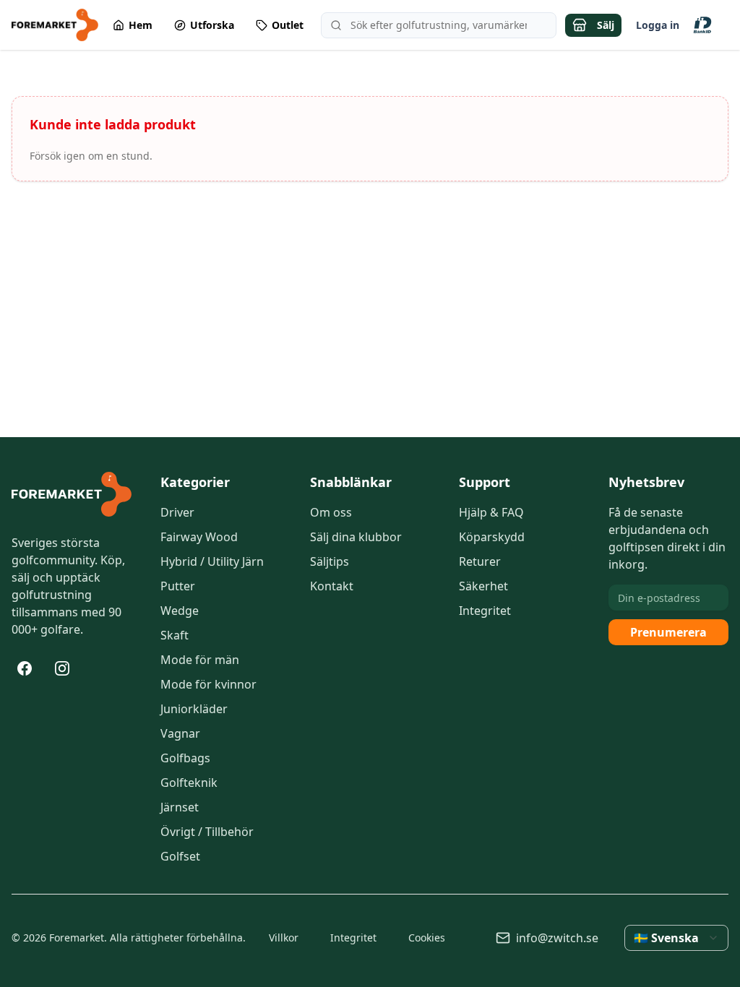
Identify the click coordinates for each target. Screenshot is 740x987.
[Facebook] (25, 668)
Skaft (174, 635)
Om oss (331, 512)
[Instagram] (62, 668)
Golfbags (185, 758)
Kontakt (331, 586)
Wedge (179, 611)
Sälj (605, 25)
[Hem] (72, 494)
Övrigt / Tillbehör (207, 832)
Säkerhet (483, 586)
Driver (177, 512)
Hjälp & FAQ (491, 512)
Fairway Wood (199, 537)
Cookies (426, 937)
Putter (177, 586)
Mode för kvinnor (208, 684)
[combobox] (676, 938)
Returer (480, 561)
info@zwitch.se (557, 938)
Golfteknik (189, 782)
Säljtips (329, 561)
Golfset (180, 856)
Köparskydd (492, 537)
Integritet (485, 611)
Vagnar (180, 733)
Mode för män (199, 660)
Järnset (179, 807)
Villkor (283, 937)
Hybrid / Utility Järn (212, 561)
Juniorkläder (194, 709)
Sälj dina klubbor (356, 537)
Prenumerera (668, 632)
